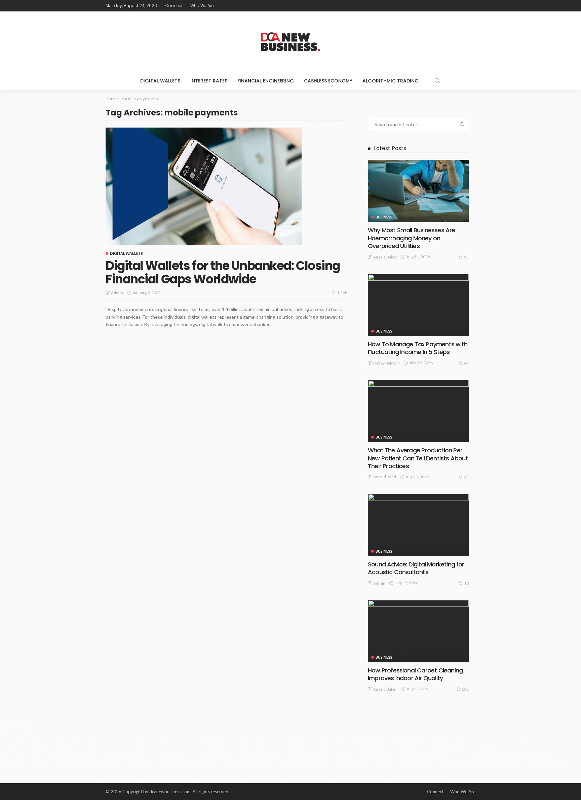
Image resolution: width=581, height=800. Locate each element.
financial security (311, 754)
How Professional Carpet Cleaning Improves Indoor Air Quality (415, 674)
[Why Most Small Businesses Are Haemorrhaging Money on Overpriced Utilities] (418, 191)
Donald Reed (384, 476)
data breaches (332, 743)
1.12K (342, 292)
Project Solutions (547, 765)
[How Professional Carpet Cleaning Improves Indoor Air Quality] (418, 631)
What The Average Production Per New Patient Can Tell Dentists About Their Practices (418, 458)
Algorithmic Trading (390, 80)
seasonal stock (123, 776)
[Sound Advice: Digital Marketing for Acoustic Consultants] (418, 525)
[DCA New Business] (290, 42)
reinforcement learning (28, 776)
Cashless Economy (328, 80)
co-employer (210, 743)
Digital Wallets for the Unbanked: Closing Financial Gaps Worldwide (223, 272)
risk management (80, 776)
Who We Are (202, 5)
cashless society (170, 743)
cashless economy (124, 743)
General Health (379, 754)
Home (112, 99)
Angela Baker (385, 256)
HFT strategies (477, 754)
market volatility (352, 765)
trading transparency (359, 776)
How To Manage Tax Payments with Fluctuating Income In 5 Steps (417, 348)
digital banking (371, 743)
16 (466, 583)
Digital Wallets (160, 80)
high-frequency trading (527, 754)
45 (466, 363)
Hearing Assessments (428, 754)
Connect (174, 5)
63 (466, 476)
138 (465, 689)
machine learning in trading (89, 765)
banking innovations (74, 743)
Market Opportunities (302, 765)
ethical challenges (23, 754)
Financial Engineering (265, 80)
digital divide (409, 743)
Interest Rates (208, 80)
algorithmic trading (23, 743)
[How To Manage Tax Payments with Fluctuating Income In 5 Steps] (418, 305)
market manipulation (247, 765)
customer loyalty (250, 743)
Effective (525, 743)
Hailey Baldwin (386, 363)
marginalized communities (190, 765)
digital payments (449, 743)
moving (385, 765)
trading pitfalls (264, 776)
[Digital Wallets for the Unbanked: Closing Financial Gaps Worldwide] (204, 186)
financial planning (214, 754)
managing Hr (140, 765)
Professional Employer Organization (481, 765)
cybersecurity (292, 743)
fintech (346, 754)
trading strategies (308, 776)
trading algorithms (220, 776)
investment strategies (27, 765)
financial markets (168, 754)
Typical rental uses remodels (421, 776)
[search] (437, 81)
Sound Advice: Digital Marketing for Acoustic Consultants (416, 568)
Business (384, 217)
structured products (170, 776)
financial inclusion (123, 754)
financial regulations (263, 754)
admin (117, 292)
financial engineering (73, 754)
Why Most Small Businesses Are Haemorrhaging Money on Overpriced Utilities (411, 238)
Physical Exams (419, 765)
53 (466, 256)
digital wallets (491, 743)
